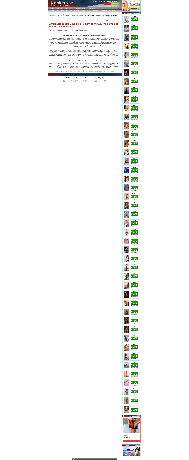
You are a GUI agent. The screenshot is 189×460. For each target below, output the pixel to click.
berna (134, 300)
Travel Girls (52, 10)
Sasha (134, 211)
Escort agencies (60, 10)
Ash (64, 80)
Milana (134, 247)
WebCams (76, 10)
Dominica (134, 193)
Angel (134, 185)
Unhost (105, 80)
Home (96, 1)
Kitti (134, 202)
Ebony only (97, 15)
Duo (77, 15)
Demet (134, 344)
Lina (134, 406)
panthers (134, 264)
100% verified (91, 15)
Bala (134, 176)
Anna (134, 158)
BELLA (134, 220)
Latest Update (104, 10)
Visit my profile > (134, 21)
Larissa (134, 282)
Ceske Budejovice (74, 80)
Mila (134, 273)
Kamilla (134, 140)
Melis (134, 34)
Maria (134, 291)
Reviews (83, 10)
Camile (134, 43)
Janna (134, 379)
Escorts (88, 10)
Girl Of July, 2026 (131, 416)
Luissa (134, 149)
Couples (81, 15)
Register (102, 1)
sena (134, 87)
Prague (95, 81)
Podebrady (95, 80)
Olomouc (85, 80)
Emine (134, 167)
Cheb (74, 81)
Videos (67, 15)
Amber (134, 16)
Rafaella (134, 371)
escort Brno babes (107, 66)
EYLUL (134, 397)
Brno (64, 81)
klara (134, 309)
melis (134, 69)
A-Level (107, 15)
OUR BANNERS (115, 1)
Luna (134, 25)
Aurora (134, 229)
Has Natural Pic (114, 15)
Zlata (134, 105)
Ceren (134, 96)
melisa (134, 114)
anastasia (134, 326)
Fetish (103, 15)
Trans (71, 10)
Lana (134, 238)
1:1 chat (60, 15)
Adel (134, 60)
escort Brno (108, 53)
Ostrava (84, 81)
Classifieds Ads (95, 10)
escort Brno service (94, 41)
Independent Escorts (80, 8)
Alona (134, 388)
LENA (134, 255)
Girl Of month (112, 10)
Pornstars (73, 15)
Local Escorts (92, 8)
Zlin (105, 81)
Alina (134, 362)
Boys (67, 10)
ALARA (134, 52)
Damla (134, 317)
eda (134, 78)
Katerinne (134, 131)
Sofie (134, 122)
